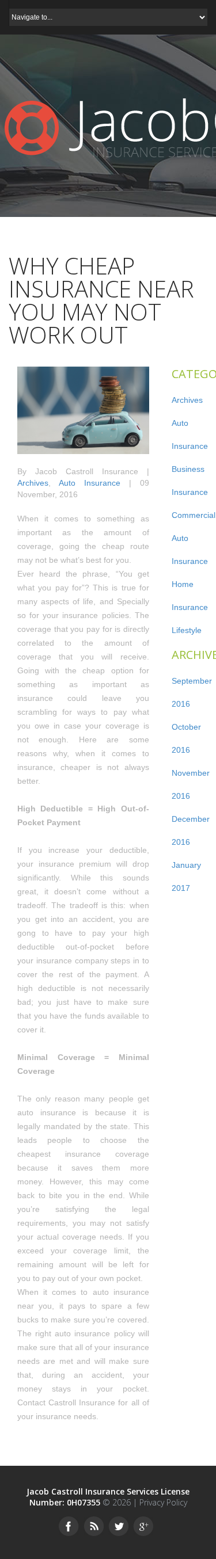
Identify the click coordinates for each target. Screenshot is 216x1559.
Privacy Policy (163, 1502)
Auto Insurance (89, 482)
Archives (32, 482)
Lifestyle (187, 630)
